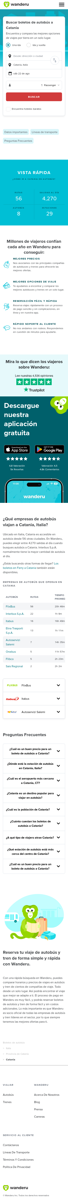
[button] (61, 4)
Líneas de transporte (44, 132)
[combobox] (34, 56)
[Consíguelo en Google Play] (49, 449)
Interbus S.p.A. (15, 613)
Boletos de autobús (14, 1042)
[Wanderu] (16, 4)
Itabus (9, 621)
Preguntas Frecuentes (18, 140)
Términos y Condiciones (18, 1159)
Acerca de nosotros (46, 1094)
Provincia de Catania (17, 1053)
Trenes (7, 1102)
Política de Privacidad (16, 1166)
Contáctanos (11, 1145)
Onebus (11, 651)
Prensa (38, 1109)
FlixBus (10, 606)
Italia (8, 1048)
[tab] (16, 47)
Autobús (8, 1094)
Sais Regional (14, 666)
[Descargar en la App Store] (17, 449)
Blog (37, 1102)
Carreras (39, 1116)
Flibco (10, 659)
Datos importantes (15, 132)
